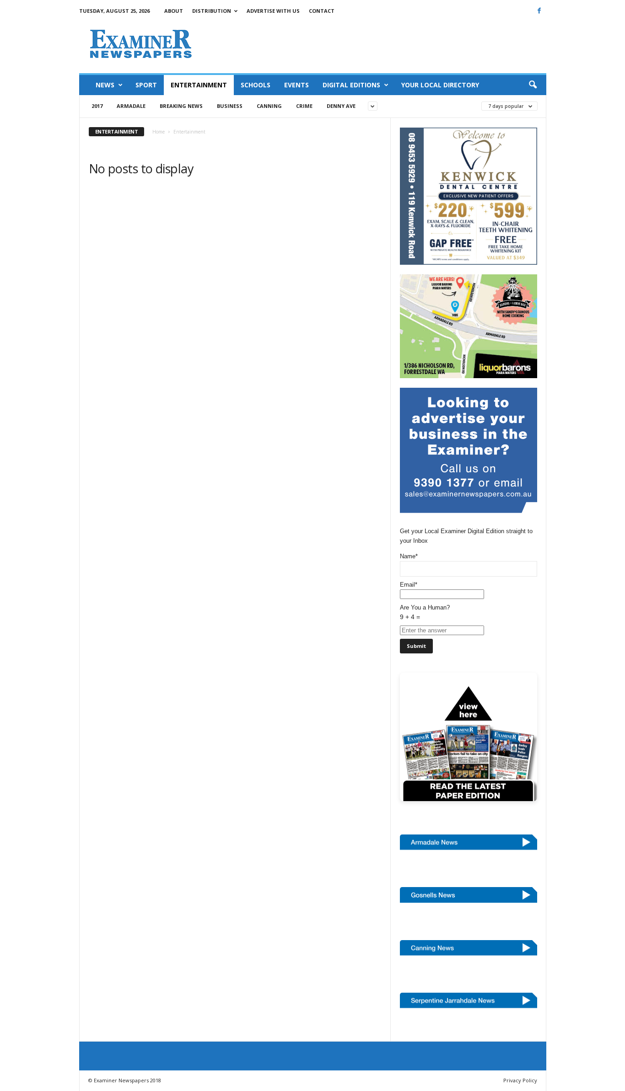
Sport (146, 84)
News (105, 84)
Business (229, 105)
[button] (533, 85)
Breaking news (181, 105)
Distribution (211, 10)
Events (296, 84)
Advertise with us (273, 10)
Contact (321, 10)
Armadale (131, 105)
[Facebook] (539, 10)
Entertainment (199, 84)
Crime (304, 105)
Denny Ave (341, 105)
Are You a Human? (425, 612)
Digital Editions (351, 84)
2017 (97, 105)
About (173, 10)
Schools (255, 84)
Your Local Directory (440, 84)
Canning (269, 105)
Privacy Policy (520, 1080)
